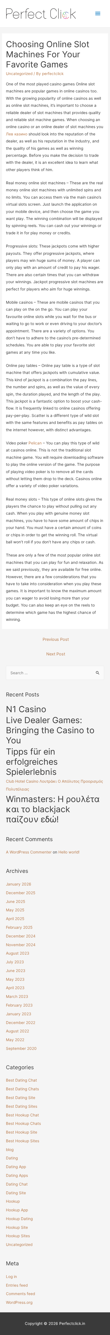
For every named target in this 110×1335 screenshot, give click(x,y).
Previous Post (56, 639)
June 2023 (15, 970)
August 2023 (17, 953)
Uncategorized (19, 73)
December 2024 (21, 936)
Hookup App (17, 1210)
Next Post (55, 654)
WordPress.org (19, 1302)
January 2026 (18, 884)
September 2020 (21, 1048)
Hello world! (69, 852)
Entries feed (17, 1285)
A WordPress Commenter (29, 852)
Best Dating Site (20, 1097)
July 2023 (15, 962)
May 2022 (15, 1039)
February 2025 (19, 927)
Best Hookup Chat (22, 1115)
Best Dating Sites (21, 1106)
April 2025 (15, 918)
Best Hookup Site (21, 1132)
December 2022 (20, 1022)
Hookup (13, 1201)
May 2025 (15, 910)
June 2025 (15, 901)
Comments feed (20, 1293)
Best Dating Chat (21, 1080)
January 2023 (18, 1014)
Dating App (16, 1166)
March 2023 (17, 996)
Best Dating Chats (22, 1089)
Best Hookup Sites (22, 1141)
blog (10, 1149)
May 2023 (15, 979)
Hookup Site (17, 1227)
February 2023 (19, 1005)
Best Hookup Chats (23, 1123)
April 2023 (15, 988)
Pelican (35, 443)
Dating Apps (17, 1175)
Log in (11, 1276)
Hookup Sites (18, 1236)
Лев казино (16, 134)
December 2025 (20, 893)
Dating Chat (17, 1184)
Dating (12, 1158)
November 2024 (21, 945)
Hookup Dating (19, 1218)
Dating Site (16, 1193)
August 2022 (17, 1031)
